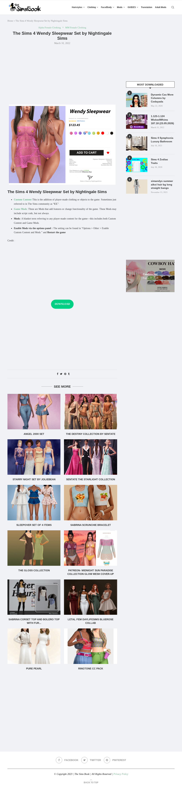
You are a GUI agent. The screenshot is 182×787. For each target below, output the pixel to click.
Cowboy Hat (150, 274)
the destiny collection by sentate (90, 434)
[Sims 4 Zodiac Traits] (136, 165)
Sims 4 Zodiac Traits (159, 161)
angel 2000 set (34, 434)
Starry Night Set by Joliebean (34, 479)
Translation (146, 7)
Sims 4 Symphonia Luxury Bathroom (162, 139)
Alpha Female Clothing (49, 27)
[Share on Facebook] (57, 374)
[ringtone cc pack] (90, 646)
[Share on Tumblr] (68, 374)
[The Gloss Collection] (33, 548)
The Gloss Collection (34, 570)
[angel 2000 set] (33, 411)
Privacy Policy (120, 774)
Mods (119, 7)
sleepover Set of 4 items (34, 525)
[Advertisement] (62, 74)
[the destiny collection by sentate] (90, 411)
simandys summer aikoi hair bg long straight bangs (162, 184)
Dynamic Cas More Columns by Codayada (162, 98)
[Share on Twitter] (61, 374)
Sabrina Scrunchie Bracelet (90, 525)
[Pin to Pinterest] (65, 374)
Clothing (91, 7)
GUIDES (132, 7)
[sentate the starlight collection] (90, 457)
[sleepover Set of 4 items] (33, 502)
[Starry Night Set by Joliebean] (33, 457)
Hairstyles (77, 7)
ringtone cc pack (90, 668)
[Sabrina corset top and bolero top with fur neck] (33, 597)
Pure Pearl (34, 668)
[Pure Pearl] (33, 646)
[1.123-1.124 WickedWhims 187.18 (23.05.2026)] (136, 122)
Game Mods (20, 209)
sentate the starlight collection (90, 479)
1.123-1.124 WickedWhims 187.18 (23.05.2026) (162, 120)
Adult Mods (160, 7)
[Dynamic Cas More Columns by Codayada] (136, 100)
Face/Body (106, 7)
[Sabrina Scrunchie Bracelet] (90, 502)
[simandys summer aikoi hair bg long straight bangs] (136, 186)
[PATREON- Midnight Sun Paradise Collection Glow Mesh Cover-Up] (90, 548)
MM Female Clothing (75, 27)
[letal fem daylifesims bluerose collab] (90, 597)
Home (10, 20)
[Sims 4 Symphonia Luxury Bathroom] (136, 143)
